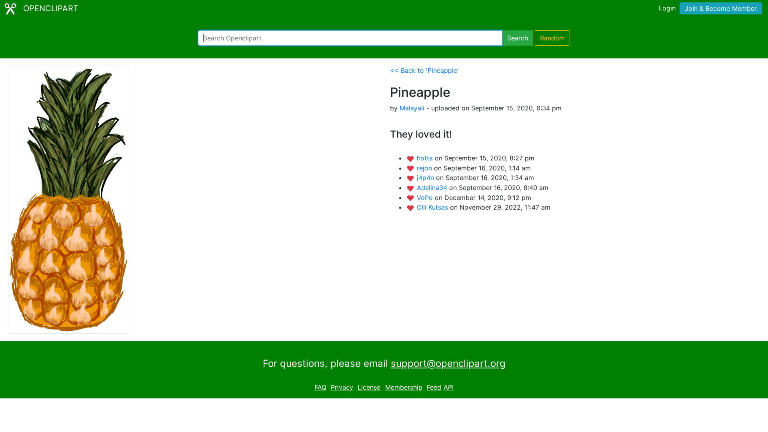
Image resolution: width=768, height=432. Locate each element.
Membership (403, 387)
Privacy (342, 387)
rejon (425, 168)
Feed (434, 387)
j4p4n (426, 178)
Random (552, 38)
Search (517, 38)
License (369, 387)
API (449, 387)
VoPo (426, 198)
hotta (426, 158)
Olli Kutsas (433, 207)
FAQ (320, 387)
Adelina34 (433, 188)
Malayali (412, 108)
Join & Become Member (721, 8)
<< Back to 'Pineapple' (424, 70)
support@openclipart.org (448, 363)
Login (667, 8)
